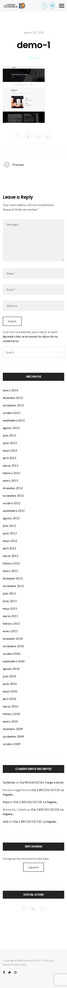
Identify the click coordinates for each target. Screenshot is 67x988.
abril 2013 (9, 458)
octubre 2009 (11, 744)
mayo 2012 (10, 540)
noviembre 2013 (13, 405)
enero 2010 (10, 721)
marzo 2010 (10, 706)
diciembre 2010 (13, 638)
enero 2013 (10, 480)
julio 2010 (9, 676)
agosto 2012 (11, 518)
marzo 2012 (10, 556)
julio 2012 (9, 525)
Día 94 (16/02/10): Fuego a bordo (42, 782)
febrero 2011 (11, 623)
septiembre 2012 (14, 510)
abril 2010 (9, 698)
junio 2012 (10, 533)
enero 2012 (10, 571)
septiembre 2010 (14, 661)
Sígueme (33, 867)
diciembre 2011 (13, 578)
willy (6, 821)
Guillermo (9, 782)
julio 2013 (9, 435)
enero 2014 (10, 390)
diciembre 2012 (13, 488)
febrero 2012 (11, 563)
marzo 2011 (10, 616)
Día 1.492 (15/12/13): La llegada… (36, 802)
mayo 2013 (10, 450)
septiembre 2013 (14, 420)
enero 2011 (10, 631)
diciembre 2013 (13, 397)
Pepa (6, 802)
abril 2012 (9, 548)
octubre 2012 (11, 503)
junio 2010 (10, 683)
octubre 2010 (11, 653)
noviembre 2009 (13, 736)
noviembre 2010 (13, 646)
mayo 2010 (10, 691)
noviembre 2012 (13, 495)
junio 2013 (10, 443)
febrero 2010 (11, 714)
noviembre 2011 (13, 586)
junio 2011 (10, 601)
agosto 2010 (11, 668)
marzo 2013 (10, 465)
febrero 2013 (11, 473)
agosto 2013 (11, 428)
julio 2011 (9, 593)
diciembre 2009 (13, 729)
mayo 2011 (10, 608)
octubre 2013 (11, 413)
